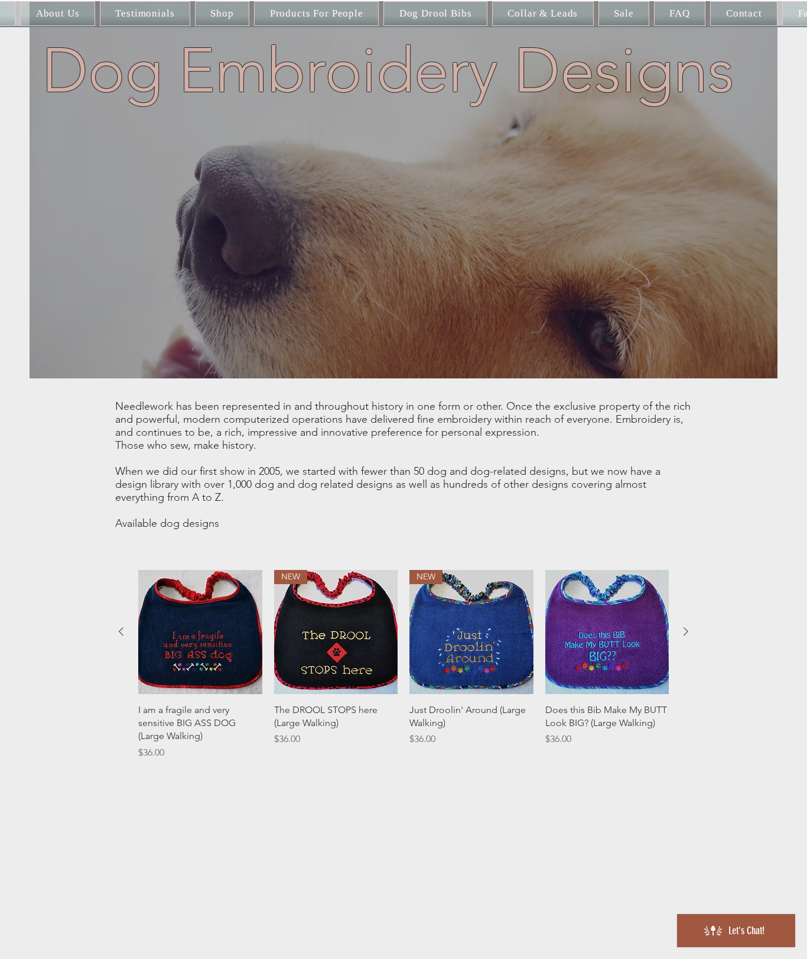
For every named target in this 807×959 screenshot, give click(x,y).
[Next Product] (686, 631)
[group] (403, 664)
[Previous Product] (121, 631)
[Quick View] (200, 632)
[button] (316, 13)
